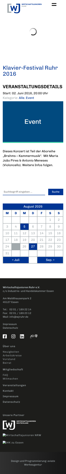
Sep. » (50, 260)
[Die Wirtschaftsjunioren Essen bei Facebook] (5, 336)
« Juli (15, 260)
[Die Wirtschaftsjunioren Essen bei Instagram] (14, 336)
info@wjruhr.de (18, 316)
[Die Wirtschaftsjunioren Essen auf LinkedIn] (22, 336)
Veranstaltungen (14, 385)
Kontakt (8, 390)
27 (33, 246)
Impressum (10, 324)
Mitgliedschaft (13, 369)
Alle (21, 98)
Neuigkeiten (11, 351)
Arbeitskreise (12, 355)
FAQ (5, 375)
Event (30, 98)
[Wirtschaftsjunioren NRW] (24, 433)
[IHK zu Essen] (15, 440)
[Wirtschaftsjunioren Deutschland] (21, 423)
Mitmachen (10, 378)
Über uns (9, 346)
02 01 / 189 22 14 (20, 309)
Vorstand (9, 359)
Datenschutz (10, 327)
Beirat (7, 362)
